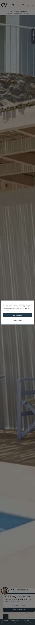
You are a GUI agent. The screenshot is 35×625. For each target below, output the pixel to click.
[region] (17, 312)
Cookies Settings (17, 320)
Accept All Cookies (17, 315)
